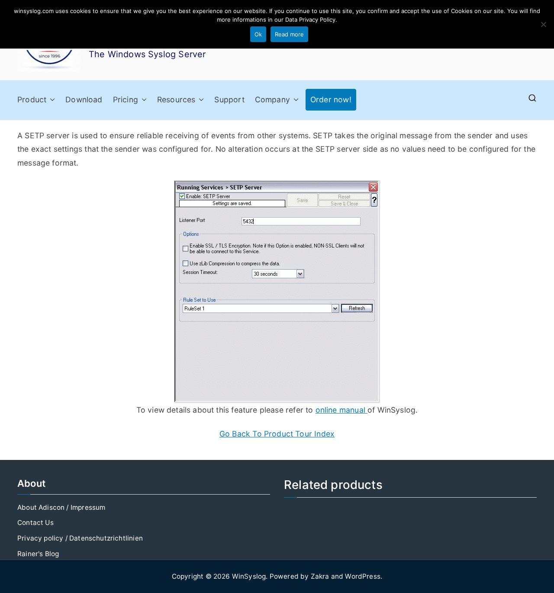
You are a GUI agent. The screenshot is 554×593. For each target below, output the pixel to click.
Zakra (320, 576)
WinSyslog (249, 576)
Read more (289, 34)
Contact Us (35, 522)
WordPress (362, 576)
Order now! (330, 99)
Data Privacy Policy (310, 19)
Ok (258, 34)
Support (229, 99)
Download (83, 99)
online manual (341, 409)
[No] (543, 24)
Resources (176, 99)
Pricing (125, 99)
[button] (50, 100)
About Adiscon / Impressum (61, 507)
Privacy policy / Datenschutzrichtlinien (80, 538)
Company (272, 99)
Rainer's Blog (38, 554)
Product (31, 99)
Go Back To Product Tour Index (277, 433)
